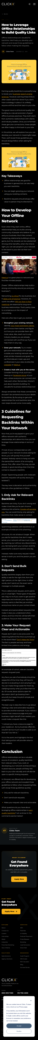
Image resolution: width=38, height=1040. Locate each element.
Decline (19, 1031)
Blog (6, 14)
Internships (5, 936)
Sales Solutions (6, 956)
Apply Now (19, 879)
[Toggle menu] (34, 4)
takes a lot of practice (11, 299)
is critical (15, 296)
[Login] (29, 4)
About (3, 928)
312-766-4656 (22, 993)
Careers (4, 933)
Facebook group (19, 375)
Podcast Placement (26, 936)
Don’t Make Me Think (25, 640)
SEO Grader (23, 959)
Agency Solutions (7, 959)
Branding (23, 942)
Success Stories (25, 967)
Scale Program (24, 956)
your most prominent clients (22, 326)
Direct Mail (23, 948)
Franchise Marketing (8, 945)
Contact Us (5, 930)
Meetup (5, 278)
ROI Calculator (24, 961)
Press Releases (24, 939)
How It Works (6, 948)
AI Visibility (23, 933)
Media (3, 939)
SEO (21, 928)
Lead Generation (25, 945)
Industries (5, 942)
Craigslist (7, 365)
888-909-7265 (7, 993)
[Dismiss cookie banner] (31, 1000)
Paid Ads (23, 930)
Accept (19, 1026)
